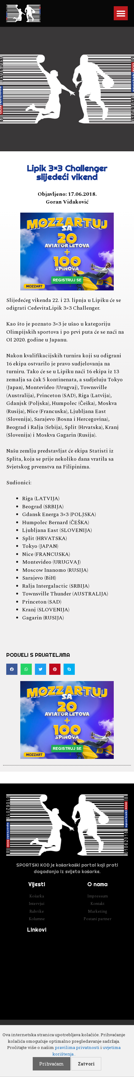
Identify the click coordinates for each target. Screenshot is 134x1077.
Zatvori (86, 1064)
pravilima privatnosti (77, 1047)
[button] (121, 13)
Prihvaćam (51, 1064)
